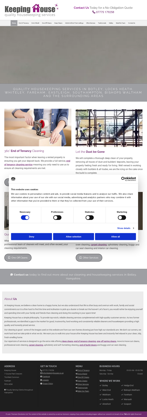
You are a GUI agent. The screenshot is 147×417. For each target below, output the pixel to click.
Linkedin (45, 380)
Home (14, 23)
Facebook (46, 377)
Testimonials (102, 23)
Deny (31, 236)
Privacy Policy (47, 384)
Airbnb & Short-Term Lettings (74, 23)
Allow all (115, 236)
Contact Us (131, 23)
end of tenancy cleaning (85, 341)
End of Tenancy (24, 23)
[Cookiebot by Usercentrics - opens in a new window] (123, 179)
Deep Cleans (58, 23)
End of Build (35, 23)
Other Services (90, 23)
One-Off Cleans (47, 23)
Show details (123, 228)
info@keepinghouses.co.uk (53, 373)
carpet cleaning (99, 244)
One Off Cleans (83, 377)
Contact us (21, 274)
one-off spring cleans (106, 341)
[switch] (57, 217)
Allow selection (73, 236)
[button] (18, 258)
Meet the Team (120, 23)
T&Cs (126, 414)
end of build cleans (88, 345)
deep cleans (67, 341)
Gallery (111, 23)
